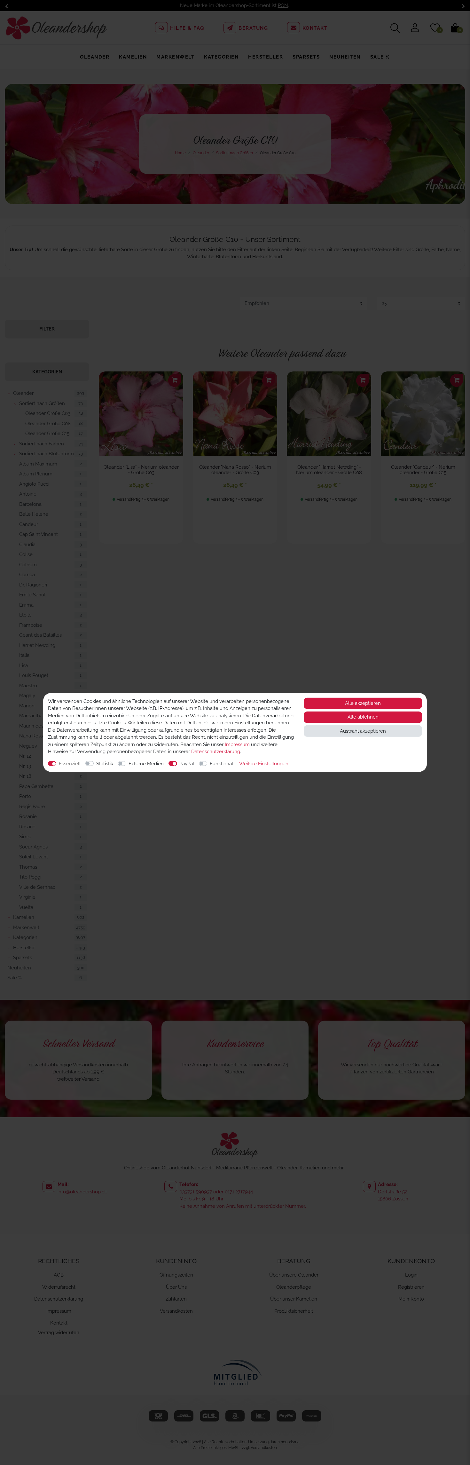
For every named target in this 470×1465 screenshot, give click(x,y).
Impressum (237, 744)
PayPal (186, 764)
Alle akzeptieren (363, 703)
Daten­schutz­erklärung (215, 751)
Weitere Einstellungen (263, 764)
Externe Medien (146, 764)
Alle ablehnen (363, 717)
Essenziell (70, 764)
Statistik (104, 764)
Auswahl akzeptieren (363, 731)
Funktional (221, 764)
